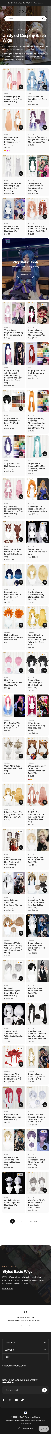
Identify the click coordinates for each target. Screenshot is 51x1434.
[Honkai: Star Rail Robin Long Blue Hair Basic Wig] (13, 209)
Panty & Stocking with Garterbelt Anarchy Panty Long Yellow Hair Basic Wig (37, 640)
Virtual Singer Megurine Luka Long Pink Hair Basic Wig (13, 332)
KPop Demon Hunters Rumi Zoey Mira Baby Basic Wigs (36, 726)
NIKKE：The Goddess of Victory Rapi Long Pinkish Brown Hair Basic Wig (37, 817)
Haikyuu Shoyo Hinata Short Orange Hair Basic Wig (13, 637)
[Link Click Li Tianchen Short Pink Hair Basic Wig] (13, 663)
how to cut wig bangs (27, 56)
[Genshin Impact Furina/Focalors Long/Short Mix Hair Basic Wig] (37, 925)
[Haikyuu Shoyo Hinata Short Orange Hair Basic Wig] (13, 617)
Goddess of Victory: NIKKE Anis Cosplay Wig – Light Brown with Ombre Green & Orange (13, 948)
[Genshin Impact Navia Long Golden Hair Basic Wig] (37, 1057)
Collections (11, 30)
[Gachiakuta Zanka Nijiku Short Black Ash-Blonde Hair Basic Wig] (37, 883)
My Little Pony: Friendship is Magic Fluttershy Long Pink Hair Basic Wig (13, 510)
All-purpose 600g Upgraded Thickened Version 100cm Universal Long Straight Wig (36, 423)
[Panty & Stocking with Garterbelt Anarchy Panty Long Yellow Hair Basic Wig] (37, 617)
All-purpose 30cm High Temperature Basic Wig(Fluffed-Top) (12, 422)
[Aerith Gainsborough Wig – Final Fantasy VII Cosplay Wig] (13, 840)
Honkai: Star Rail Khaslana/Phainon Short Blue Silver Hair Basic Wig (36, 1118)
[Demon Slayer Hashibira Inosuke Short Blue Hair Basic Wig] (13, 575)
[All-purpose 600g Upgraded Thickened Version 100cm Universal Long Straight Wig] (37, 401)
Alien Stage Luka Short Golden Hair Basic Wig (36, 859)
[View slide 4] (29, 1325)
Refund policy (10, 1420)
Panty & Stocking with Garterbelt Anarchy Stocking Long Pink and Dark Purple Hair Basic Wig (13, 376)
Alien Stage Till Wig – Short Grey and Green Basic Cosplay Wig (37, 1204)
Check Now (7, 1288)
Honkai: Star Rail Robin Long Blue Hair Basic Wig (11, 228)
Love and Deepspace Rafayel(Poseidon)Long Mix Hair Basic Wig (38, 139)
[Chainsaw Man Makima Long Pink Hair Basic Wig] (13, 1097)
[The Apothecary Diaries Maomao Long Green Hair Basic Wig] (37, 166)
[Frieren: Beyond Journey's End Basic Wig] (37, 532)
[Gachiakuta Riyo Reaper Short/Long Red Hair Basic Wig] (13, 1057)
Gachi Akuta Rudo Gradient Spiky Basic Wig (13, 768)
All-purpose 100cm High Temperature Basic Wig (36, 373)
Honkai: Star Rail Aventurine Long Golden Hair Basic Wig (12, 1161)
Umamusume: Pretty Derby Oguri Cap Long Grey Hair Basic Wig (13, 187)
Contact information (25, 1423)
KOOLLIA (7, 94)
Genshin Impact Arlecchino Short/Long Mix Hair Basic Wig (13, 903)
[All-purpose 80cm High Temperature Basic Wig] (13, 446)
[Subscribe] (44, 1390)
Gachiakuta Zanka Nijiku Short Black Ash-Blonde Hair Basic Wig (36, 903)
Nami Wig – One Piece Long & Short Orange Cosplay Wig (37, 508)
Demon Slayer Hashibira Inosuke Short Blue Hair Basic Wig (12, 595)
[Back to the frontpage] (3, 30)
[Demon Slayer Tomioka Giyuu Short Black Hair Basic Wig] (37, 663)
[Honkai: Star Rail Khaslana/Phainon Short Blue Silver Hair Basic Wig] (37, 1097)
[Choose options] (44, 87)
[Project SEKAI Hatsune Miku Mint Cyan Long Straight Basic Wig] (37, 446)
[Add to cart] (21, 87)
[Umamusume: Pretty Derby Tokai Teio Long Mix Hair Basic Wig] (13, 532)
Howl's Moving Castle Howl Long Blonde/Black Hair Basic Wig (36, 595)
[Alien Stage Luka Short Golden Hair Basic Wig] (37, 840)
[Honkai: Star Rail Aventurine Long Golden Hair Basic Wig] (13, 1140)
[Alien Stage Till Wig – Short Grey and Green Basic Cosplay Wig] (37, 1183)
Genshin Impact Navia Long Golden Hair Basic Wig (36, 1076)
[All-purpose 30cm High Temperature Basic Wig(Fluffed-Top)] (13, 401)
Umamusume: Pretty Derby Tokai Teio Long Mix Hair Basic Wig (13, 553)
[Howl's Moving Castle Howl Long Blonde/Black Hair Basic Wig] (37, 575)
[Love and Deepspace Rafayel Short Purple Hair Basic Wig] (37, 1140)
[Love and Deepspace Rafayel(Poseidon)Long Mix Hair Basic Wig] (37, 120)
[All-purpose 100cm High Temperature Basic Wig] (37, 353)
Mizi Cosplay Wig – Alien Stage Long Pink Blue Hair (12, 725)
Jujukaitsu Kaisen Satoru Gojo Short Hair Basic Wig (12, 1202)
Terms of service (30, 1420)
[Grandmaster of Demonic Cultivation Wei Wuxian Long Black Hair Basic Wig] (37, 1014)
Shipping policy (40, 1420)
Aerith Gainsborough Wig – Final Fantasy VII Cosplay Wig (13, 861)
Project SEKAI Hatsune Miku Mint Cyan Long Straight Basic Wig (36, 467)
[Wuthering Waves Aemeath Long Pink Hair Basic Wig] (13, 79)
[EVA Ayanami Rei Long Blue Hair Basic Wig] (37, 79)
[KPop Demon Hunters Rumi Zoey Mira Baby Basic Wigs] (37, 706)
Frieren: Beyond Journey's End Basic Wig (37, 551)
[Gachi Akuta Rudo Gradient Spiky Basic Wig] (13, 748)
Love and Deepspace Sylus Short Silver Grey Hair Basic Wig (12, 992)
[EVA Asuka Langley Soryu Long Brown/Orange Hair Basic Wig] (37, 748)
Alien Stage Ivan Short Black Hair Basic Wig (35, 990)
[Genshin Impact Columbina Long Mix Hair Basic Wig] (37, 313)
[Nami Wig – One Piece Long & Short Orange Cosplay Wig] (37, 489)
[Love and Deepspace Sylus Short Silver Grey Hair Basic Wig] (13, 971)
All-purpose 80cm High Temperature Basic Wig (12, 466)
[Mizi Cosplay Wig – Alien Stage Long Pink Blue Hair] (13, 706)
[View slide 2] (24, 1325)
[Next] (47, 3)
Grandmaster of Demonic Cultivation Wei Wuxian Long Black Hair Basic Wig (37, 1035)
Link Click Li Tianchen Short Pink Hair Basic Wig (13, 682)
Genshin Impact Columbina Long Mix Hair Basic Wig (36, 332)
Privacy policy (19, 1420)
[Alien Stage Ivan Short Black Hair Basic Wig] (37, 971)
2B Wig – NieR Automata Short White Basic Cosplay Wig (13, 1035)
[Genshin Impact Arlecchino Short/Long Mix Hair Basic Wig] (13, 883)
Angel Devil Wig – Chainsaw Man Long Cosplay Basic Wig (37, 228)
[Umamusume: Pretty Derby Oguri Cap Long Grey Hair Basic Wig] (13, 166)
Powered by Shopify (32, 1417)
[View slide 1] (21, 1325)
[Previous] (3, 3)
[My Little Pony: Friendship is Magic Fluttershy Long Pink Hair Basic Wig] (13, 489)
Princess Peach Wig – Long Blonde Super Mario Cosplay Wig (13, 814)
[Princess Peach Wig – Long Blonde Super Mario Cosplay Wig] (13, 795)
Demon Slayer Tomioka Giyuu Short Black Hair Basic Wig (35, 684)
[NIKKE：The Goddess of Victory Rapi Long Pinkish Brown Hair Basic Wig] (37, 795)
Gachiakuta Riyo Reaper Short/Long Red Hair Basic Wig (12, 1076)
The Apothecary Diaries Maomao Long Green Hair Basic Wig (35, 187)
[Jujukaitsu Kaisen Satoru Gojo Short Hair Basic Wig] (13, 1183)
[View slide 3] (27, 1325)
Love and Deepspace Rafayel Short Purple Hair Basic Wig (36, 1161)
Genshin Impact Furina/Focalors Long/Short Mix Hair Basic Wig (37, 946)
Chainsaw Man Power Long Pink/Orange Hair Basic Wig (12, 140)
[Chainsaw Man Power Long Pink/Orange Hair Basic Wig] (13, 120)
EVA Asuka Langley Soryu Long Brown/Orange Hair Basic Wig (37, 769)
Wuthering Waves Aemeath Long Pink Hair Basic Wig (13, 99)
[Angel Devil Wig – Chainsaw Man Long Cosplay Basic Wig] (37, 209)
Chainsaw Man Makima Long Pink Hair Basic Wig (12, 1116)
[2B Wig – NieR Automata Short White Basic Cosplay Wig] (13, 1014)
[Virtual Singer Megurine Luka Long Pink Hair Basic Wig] (13, 313)
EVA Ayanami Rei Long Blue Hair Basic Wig (37, 99)
